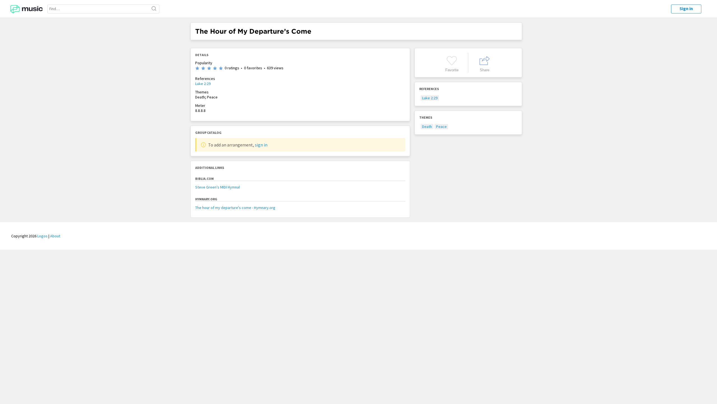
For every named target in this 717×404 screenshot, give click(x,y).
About (55, 235)
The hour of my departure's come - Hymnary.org (235, 207)
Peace (441, 126)
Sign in (686, 8)
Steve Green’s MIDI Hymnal (217, 187)
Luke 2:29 (203, 83)
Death (427, 126)
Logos (42, 235)
